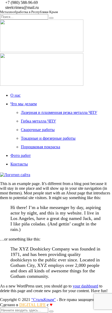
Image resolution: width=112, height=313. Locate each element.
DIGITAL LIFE (32, 305)
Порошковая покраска (40, 147)
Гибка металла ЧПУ (38, 121)
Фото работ (20, 155)
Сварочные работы (38, 129)
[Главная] (15, 175)
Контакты (19, 164)
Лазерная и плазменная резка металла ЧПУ (59, 112)
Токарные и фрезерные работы (48, 138)
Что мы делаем (23, 104)
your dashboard (85, 286)
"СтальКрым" (43, 299)
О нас (15, 95)
